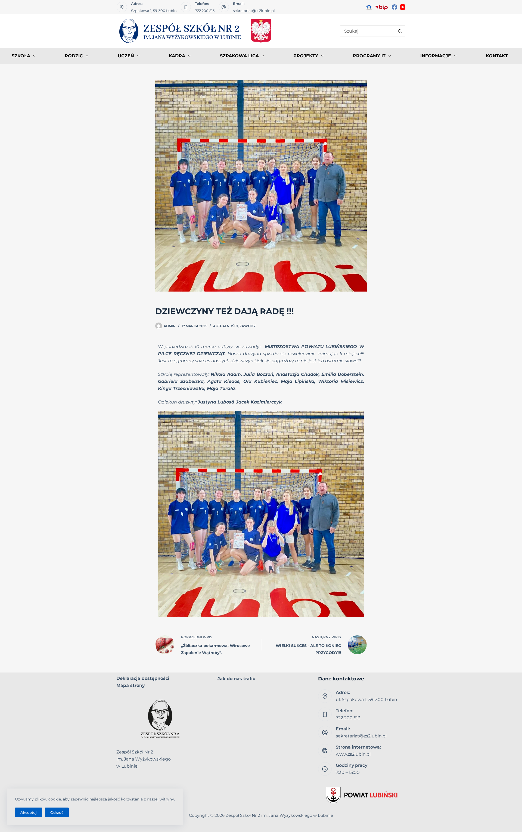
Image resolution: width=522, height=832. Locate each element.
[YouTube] (402, 7)
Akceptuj (28, 812)
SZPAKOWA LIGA (239, 55)
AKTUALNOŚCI (225, 326)
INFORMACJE (435, 55)
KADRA (177, 55)
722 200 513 (205, 10)
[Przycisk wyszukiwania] (399, 31)
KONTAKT (497, 55)
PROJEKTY (305, 55)
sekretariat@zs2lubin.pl (254, 10)
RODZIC (74, 55)
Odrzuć (56, 812)
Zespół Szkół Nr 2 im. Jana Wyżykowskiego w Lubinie (279, 815)
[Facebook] (394, 7)
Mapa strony (130, 685)
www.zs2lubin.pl (353, 754)
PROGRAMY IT (369, 55)
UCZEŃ (126, 55)
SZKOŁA (21, 55)
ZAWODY (248, 326)
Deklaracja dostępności (142, 678)
